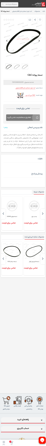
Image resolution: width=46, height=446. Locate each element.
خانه (44, 11)
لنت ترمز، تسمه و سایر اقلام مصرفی (25, 88)
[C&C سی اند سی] (20, 95)
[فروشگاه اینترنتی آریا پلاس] (38, 4)
